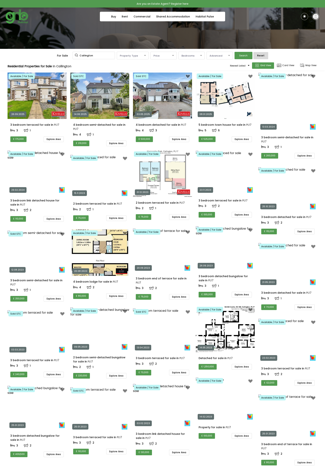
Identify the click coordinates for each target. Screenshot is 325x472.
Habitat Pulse (205, 16)
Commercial (142, 16)
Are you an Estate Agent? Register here (162, 4)
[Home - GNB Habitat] (17, 16)
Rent (125, 16)
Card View (288, 65)
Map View (311, 65)
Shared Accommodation (173, 16)
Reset (260, 55)
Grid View (265, 65)
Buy (113, 16)
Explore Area (54, 139)
